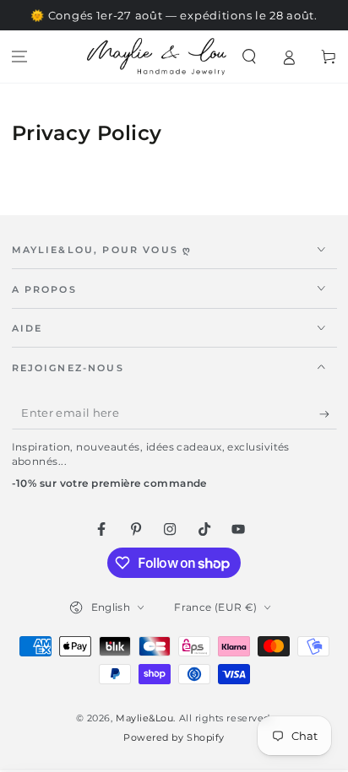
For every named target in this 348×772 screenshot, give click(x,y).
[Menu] (20, 57)
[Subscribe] (328, 414)
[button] (249, 57)
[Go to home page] (156, 56)
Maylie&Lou (144, 718)
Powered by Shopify (174, 737)
